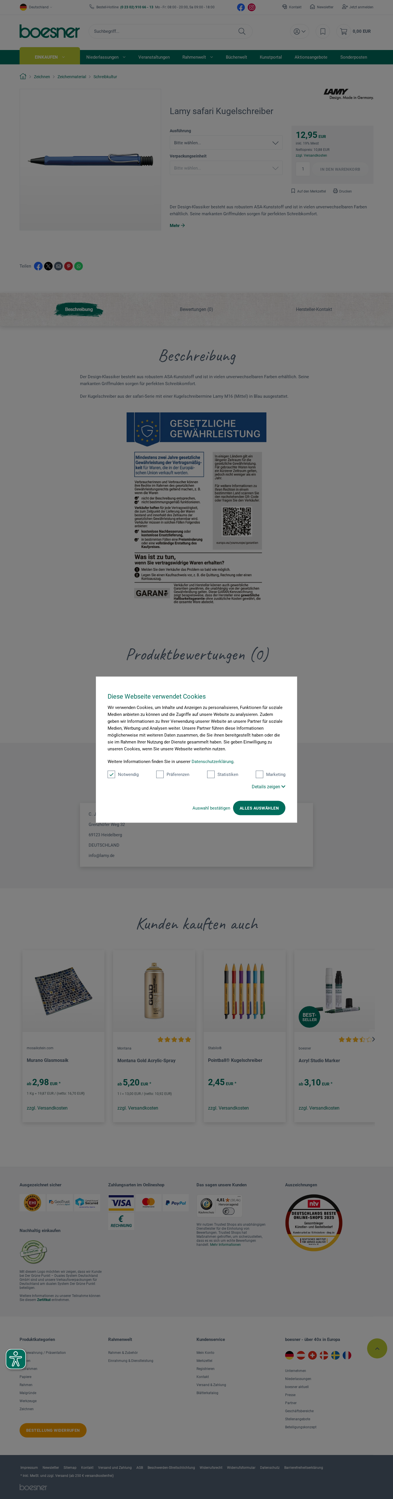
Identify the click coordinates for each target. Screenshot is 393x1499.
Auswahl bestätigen (211, 808)
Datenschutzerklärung (212, 761)
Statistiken (228, 774)
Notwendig (128, 774)
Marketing (275, 774)
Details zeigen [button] (266, 786)
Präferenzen (178, 774)
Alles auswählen (259, 808)
